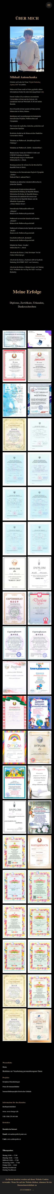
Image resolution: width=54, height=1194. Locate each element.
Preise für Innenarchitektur (11, 1086)
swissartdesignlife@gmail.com (16, 1134)
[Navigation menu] (48, 5)
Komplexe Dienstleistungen (11, 1082)
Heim (5, 1067)
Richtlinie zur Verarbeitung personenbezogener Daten (22, 1071)
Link (42, 92)
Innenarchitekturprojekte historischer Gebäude (17, 1091)
